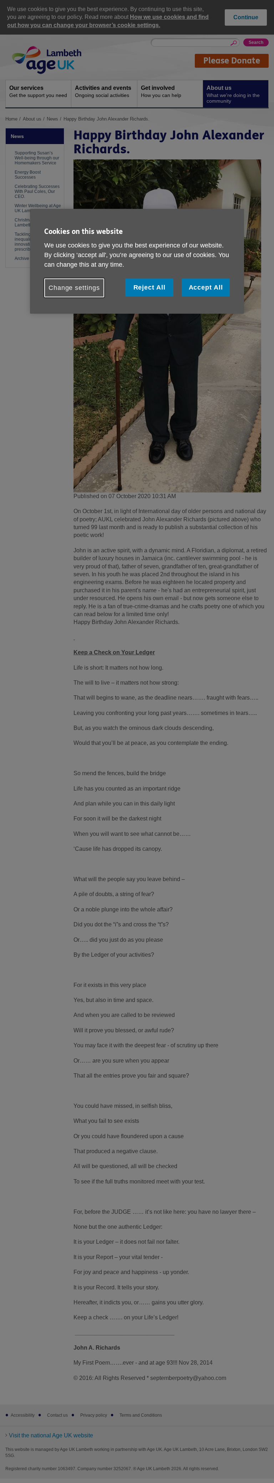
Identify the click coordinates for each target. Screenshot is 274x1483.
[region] (137, 261)
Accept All (206, 287)
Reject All (149, 287)
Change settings (74, 287)
